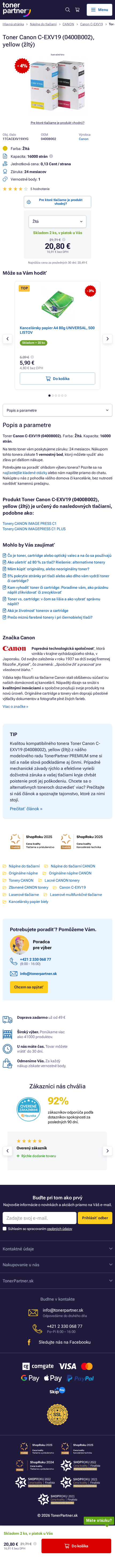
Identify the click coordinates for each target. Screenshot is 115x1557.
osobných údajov (59, 1229)
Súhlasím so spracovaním (40, 1229)
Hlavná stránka (13, 24)
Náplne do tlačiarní (43, 24)
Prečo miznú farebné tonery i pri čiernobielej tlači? (50, 617)
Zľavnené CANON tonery (28, 887)
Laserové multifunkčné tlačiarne (76, 894)
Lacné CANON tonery (62, 880)
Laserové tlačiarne (24, 894)
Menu (103, 10)
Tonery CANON (21, 880)
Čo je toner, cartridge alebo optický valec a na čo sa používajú (59, 555)
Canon (84, 139)
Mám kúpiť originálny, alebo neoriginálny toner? (48, 569)
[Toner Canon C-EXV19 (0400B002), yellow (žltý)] (57, 113)
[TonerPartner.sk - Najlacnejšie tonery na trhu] (17, 9)
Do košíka (80, 1546)
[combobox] (57, 221)
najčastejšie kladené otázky (25, 473)
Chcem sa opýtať (29, 987)
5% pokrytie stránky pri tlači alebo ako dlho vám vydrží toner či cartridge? (58, 578)
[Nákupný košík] (77, 10)
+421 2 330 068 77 (35, 959)
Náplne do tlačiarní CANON (73, 866)
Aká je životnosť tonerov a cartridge (37, 610)
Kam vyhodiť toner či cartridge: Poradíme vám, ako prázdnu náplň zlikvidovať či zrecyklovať (57, 589)
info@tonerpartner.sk (38, 973)
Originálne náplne (23, 873)
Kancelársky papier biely (28, 901)
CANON (68, 24)
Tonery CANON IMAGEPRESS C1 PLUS (34, 529)
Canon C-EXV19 (91, 24)
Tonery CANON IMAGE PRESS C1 (30, 523)
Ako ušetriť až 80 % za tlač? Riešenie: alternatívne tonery (56, 562)
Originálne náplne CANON (70, 873)
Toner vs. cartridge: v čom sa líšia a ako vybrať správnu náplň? (53, 601)
